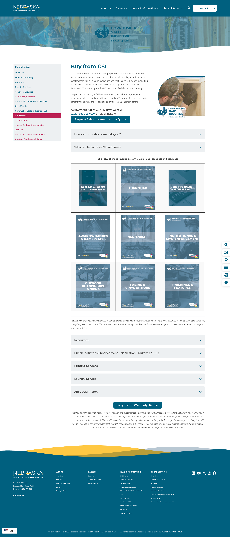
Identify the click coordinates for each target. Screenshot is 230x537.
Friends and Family (24, 77)
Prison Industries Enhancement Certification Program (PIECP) (116, 353)
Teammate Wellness (95, 480)
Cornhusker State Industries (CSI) (31, 111)
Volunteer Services (24, 92)
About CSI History (86, 391)
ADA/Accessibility (126, 502)
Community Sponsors (25, 97)
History (58, 487)
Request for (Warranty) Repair (137, 405)
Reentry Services (23, 87)
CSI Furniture (21, 120)
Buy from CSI (21, 116)
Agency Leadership (63, 483)
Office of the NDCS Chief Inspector (131, 491)
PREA (121, 494)
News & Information (144, 8)
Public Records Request (128, 487)
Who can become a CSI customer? (97, 147)
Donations (123, 509)
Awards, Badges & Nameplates (29, 125)
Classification (21, 106)
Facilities (59, 480)
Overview (19, 73)
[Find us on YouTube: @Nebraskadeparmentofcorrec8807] (199, 474)
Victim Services (125, 498)
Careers (120, 8)
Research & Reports (126, 480)
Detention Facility (126, 513)
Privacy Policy (54, 532)
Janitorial (19, 130)
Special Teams (93, 483)
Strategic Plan (61, 491)
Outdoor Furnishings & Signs (28, 139)
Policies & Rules (125, 483)
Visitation (19, 82)
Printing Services (86, 366)
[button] (180, 121)
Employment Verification (128, 506)
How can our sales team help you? (97, 134)
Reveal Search (189, 7)
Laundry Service (85, 378)
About (104, 8)
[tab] (138, 134)
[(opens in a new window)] (137, 286)
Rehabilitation (171, 8)
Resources (81, 340)
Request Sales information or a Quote (100, 119)
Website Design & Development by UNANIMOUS (159, 532)
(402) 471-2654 (27, 489)
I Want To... (205, 8)
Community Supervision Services (31, 101)
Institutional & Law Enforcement (30, 134)
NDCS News (124, 476)
